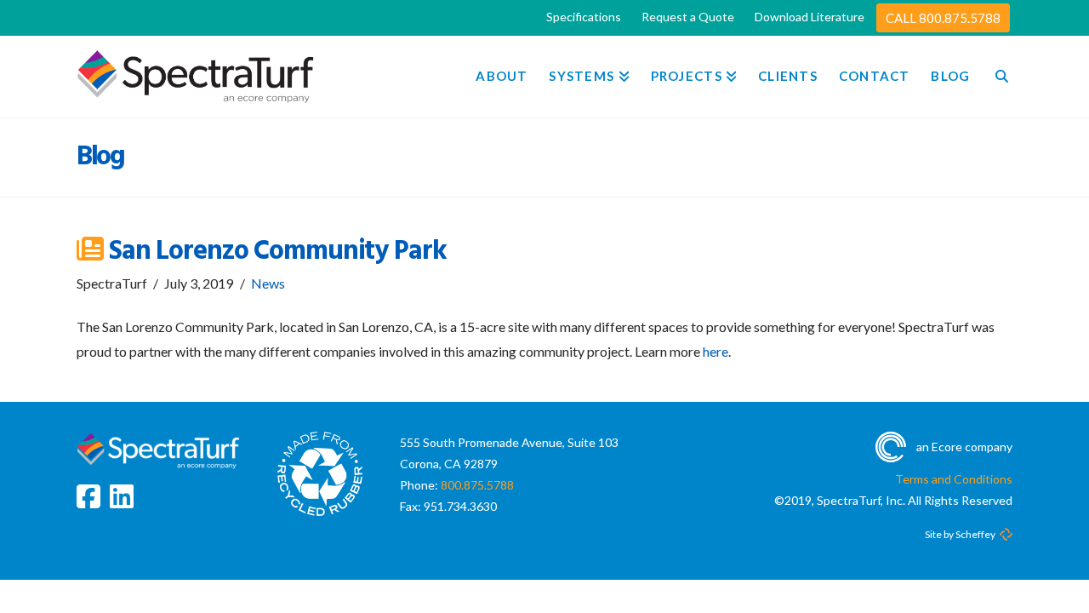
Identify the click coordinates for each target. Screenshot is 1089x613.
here (715, 351)
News (268, 283)
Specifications (583, 16)
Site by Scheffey (960, 534)
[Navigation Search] (996, 76)
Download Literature (809, 16)
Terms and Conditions (953, 479)
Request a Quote (687, 16)
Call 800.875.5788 (943, 18)
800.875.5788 (477, 485)
